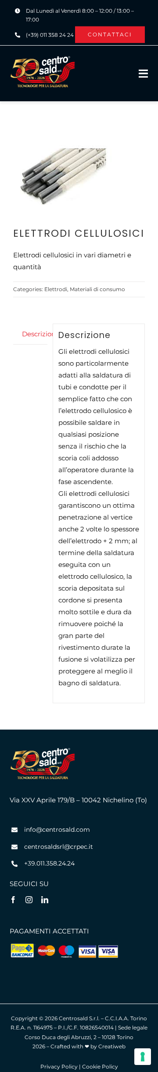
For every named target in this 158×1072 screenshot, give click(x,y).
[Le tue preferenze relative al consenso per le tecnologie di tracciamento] (142, 1056)
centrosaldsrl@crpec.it (58, 847)
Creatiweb (112, 1046)
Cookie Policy (100, 1066)
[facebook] (13, 899)
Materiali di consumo (97, 289)
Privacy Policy (59, 1066)
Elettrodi (55, 289)
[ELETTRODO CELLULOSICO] (79, 177)
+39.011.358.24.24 (49, 863)
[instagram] (28, 899)
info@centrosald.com (57, 829)
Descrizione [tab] (34, 334)
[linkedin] (44, 899)
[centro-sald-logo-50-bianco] (42, 58)
